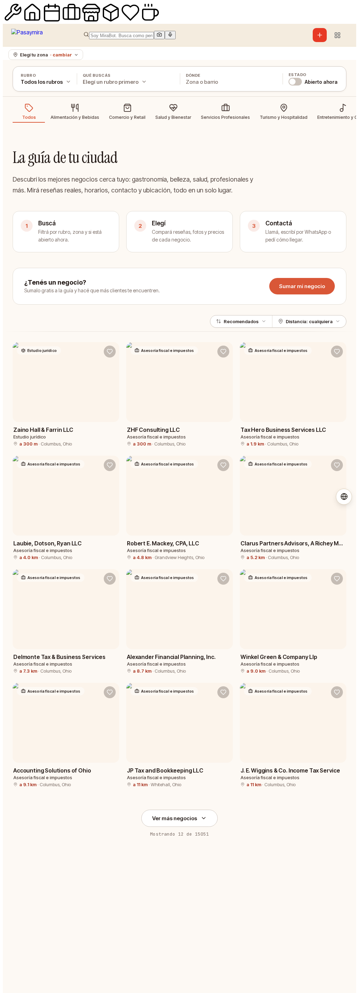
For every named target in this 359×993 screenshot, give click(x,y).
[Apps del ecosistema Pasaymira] (337, 35)
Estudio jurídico (42, 350)
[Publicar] (320, 35)
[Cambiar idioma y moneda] (344, 497)
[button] (181, 35)
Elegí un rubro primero (110, 82)
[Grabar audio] (170, 35)
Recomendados (241, 321)
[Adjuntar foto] (159, 35)
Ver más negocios (174, 818)
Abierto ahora (321, 82)
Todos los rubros (42, 82)
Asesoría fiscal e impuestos (167, 350)
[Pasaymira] (27, 35)
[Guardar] (110, 352)
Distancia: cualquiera (309, 321)
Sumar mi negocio (302, 286)
